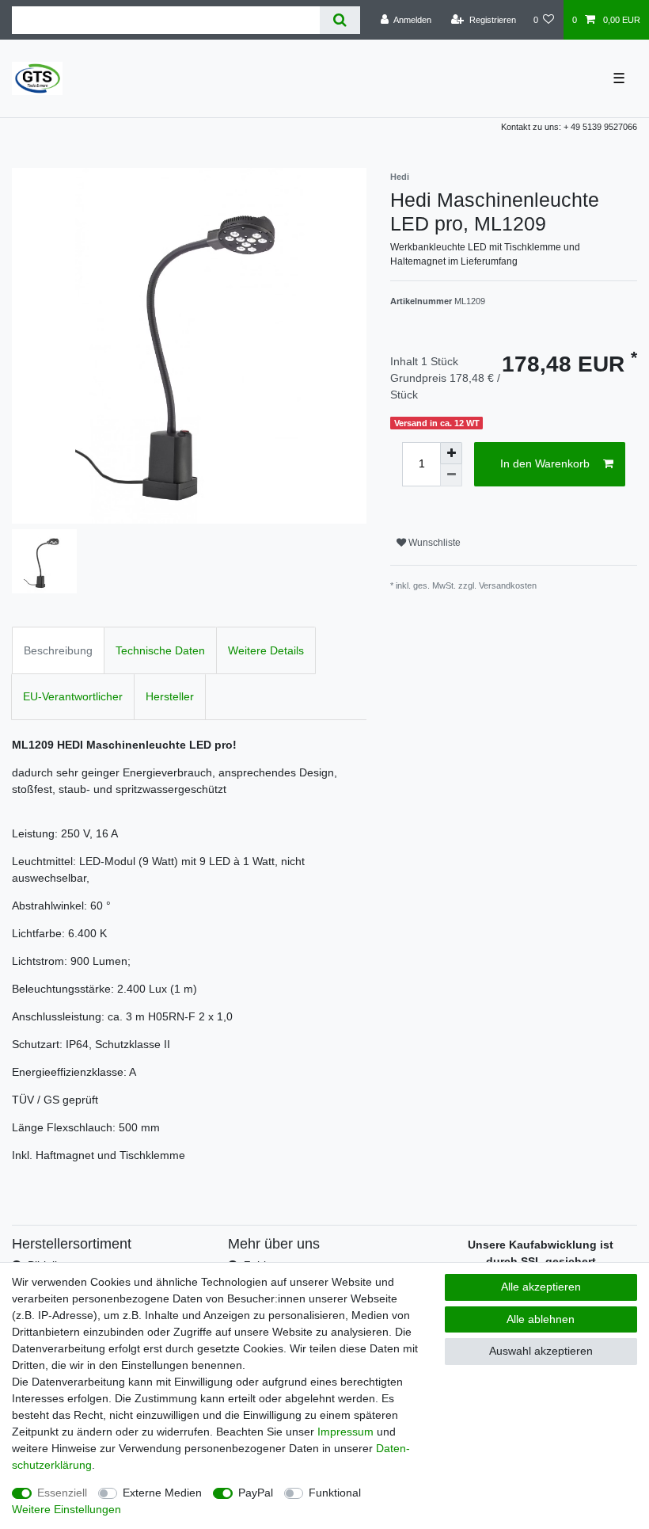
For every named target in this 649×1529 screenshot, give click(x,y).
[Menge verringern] (451, 475)
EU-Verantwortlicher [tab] (73, 696)
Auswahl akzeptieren (541, 1350)
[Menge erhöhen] (451, 453)
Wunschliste (433, 542)
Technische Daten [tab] (160, 650)
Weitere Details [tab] (266, 650)
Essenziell (62, 1492)
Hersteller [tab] (170, 696)
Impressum (345, 1431)
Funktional (335, 1492)
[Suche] (340, 20)
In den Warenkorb (545, 463)
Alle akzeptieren (541, 1286)
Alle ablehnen (541, 1319)
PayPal (255, 1492)
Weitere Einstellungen (66, 1509)
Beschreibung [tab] (58, 650)
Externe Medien (162, 1492)
